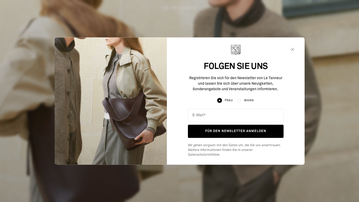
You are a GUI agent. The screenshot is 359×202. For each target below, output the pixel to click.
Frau (229, 100)
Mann (249, 100)
